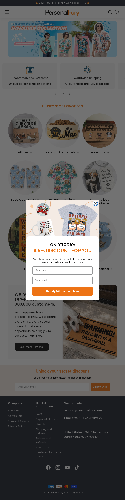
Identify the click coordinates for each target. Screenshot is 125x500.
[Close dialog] (95, 203)
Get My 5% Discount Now (62, 291)
